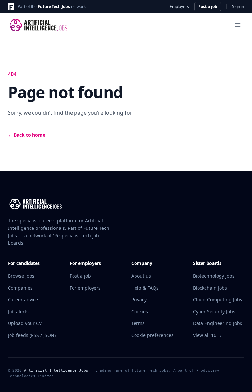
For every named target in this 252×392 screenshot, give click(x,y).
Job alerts (18, 311)
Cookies (139, 311)
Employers (179, 6)
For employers (85, 288)
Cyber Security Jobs (214, 311)
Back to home (26, 135)
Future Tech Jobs (54, 6)
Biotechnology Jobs (214, 276)
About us (141, 276)
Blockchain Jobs (210, 288)
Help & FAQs (144, 288)
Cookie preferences (152, 335)
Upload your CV (25, 323)
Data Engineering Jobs (217, 323)
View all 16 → (207, 335)
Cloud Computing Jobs (217, 299)
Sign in (238, 6)
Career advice (23, 299)
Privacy (139, 299)
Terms (138, 323)
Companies (20, 288)
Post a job (207, 6)
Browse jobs (21, 276)
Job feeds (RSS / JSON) (32, 335)
